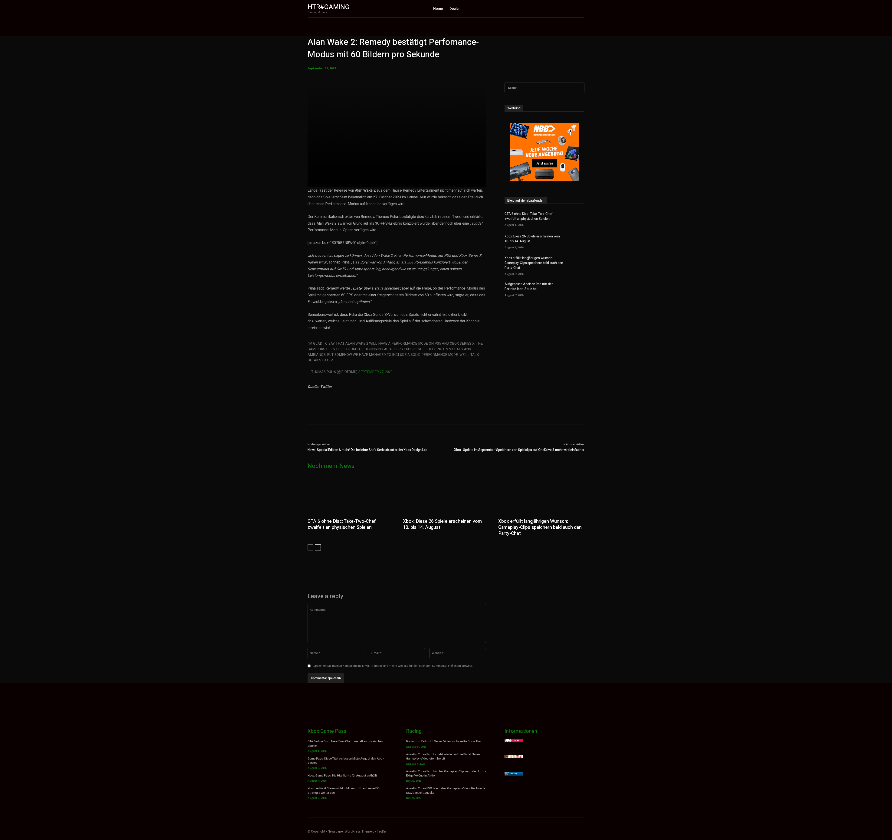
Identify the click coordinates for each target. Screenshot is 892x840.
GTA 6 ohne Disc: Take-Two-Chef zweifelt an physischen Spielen (529, 216)
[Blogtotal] (514, 757)
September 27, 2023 (375, 371)
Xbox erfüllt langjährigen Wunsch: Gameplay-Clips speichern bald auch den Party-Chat (534, 263)
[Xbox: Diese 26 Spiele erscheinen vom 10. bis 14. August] (576, 241)
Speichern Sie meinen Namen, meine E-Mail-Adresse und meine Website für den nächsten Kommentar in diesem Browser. (393, 666)
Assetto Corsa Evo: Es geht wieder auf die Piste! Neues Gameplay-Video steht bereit (443, 756)
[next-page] (318, 547)
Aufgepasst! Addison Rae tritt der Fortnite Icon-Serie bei (529, 286)
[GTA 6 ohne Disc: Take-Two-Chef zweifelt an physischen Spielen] (576, 218)
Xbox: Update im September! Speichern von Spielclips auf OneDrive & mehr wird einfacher (519, 449)
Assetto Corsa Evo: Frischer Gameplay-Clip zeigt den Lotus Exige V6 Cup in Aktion (446, 773)
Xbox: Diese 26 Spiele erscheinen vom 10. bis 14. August (442, 524)
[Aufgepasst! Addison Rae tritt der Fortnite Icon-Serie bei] (576, 288)
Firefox (513, 774)
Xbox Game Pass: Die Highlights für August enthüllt (342, 775)
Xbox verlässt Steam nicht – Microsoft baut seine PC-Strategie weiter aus (344, 790)
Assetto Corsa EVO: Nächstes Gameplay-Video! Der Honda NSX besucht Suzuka (445, 790)
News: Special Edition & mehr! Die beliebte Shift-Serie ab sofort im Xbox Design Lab (367, 449)
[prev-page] (310, 547)
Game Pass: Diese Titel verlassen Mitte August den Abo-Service (346, 760)
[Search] (579, 88)
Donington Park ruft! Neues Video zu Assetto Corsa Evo (443, 741)
